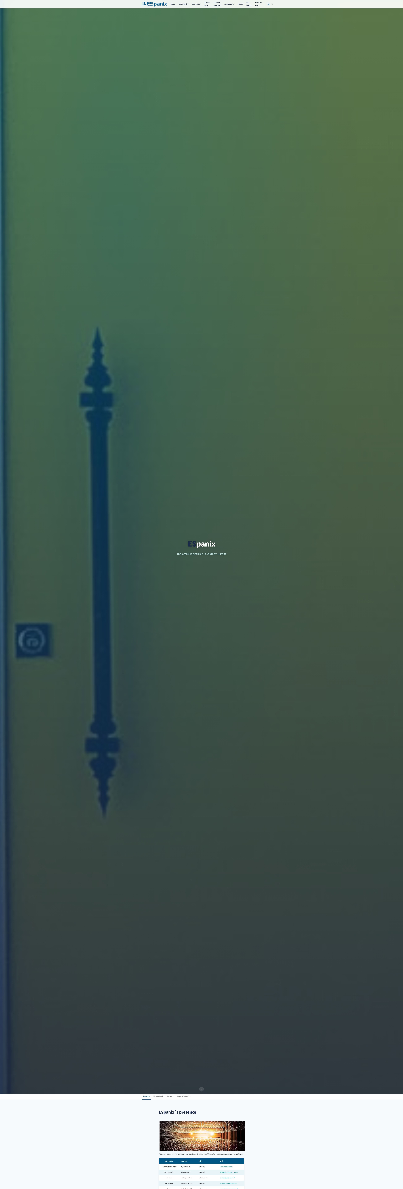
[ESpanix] (154, 4)
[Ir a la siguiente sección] (201, 1090)
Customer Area (258, 4)
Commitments (229, 4)
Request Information (184, 1096)
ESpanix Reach (158, 1096)
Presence (146, 1096)
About (240, 4)
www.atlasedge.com (228, 1183)
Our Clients (248, 4)
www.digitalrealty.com (229, 1172)
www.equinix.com (227, 1178)
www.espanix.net (226, 1166)
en (268, 4)
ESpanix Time (207, 4)
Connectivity (183, 4)
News (173, 4)
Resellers (170, 1096)
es (272, 4)
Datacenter (196, 4)
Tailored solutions (217, 4)
